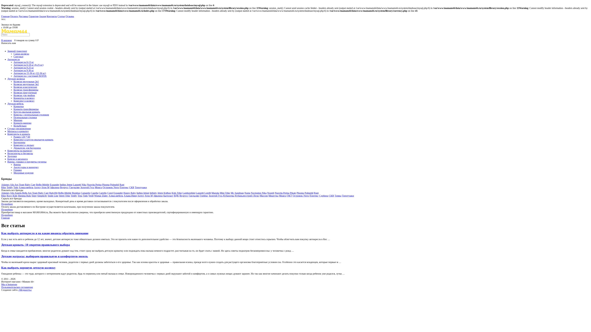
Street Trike (64, 195)
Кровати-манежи (22, 123)
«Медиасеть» (25, 290)
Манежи (18, 120)
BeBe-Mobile (42, 184)
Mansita (215, 193)
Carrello (103, 193)
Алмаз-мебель (26, 187)
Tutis (15, 187)
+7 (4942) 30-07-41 (16, 19)
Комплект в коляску (24, 101)
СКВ (131, 187)
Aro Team (19, 184)
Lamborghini (189, 193)
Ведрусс (64, 187)
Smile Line (53, 195)
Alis (12, 184)
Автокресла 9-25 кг (24, 67)
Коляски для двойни (24, 95)
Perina (98, 184)
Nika (84, 184)
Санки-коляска (21, 54)
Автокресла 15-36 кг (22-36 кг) (30, 73)
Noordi (270, 193)
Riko (3, 187)
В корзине (6, 40)
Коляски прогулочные (25, 92)
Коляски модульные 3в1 (26, 84)
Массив (264, 195)
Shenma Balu (24, 195)
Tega (80, 195)
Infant (146, 193)
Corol (110, 193)
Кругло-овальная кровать (27, 112)
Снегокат (18, 56)
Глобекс (204, 195)
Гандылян (74, 187)
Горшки (18, 170)
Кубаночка (228, 195)
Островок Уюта (111, 187)
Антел (37, 187)
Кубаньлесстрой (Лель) (247, 195)
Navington (256, 193)
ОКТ (289, 195)
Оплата (14, 16)
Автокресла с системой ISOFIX (30, 76)
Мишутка (273, 195)
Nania (247, 193)
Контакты (52, 16)
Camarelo (85, 193)
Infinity (153, 193)
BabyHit (53, 193)
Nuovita (91, 184)
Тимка (338, 195)
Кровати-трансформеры (26, 109)
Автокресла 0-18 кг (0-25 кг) (28, 65)
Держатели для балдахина (27, 148)
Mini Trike (225, 193)
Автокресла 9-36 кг (24, 70)
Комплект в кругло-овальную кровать (33, 139)
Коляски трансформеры (26, 90)
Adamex (5, 184)
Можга (98, 187)
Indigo (63, 184)
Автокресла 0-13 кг (24, 62)
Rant (122, 184)
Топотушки (141, 187)
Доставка (23, 16)
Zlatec (105, 195)
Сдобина (323, 195)
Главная (5, 16)
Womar (98, 195)
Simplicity (42, 195)
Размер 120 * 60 (22, 137)
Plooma (106, 184)
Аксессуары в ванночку (26, 167)
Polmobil (114, 184)
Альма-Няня (130, 195)
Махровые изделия (23, 173)
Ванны (17, 164)
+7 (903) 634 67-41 (10, 22)
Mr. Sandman (237, 193)
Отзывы (70, 16)
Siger (34, 195)
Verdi (91, 195)
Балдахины (19, 142)
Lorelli (207, 193)
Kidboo (167, 193)
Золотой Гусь (87, 187)
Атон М (45, 187)
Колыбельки (20, 125)
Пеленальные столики (25, 117)
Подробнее (7, 204)
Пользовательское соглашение (17, 287)
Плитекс (124, 187)
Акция (42, 16)
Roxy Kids (12, 195)
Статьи (61, 16)
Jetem (69, 184)
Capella (94, 193)
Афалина (54, 187)
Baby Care (30, 184)
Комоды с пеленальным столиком (31, 114)
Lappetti (77, 184)
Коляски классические (25, 87)
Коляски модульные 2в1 (26, 81)
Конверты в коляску (24, 98)
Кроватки (19, 106)
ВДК (176, 195)
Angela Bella (20, 193)
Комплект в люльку (24, 145)
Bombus (76, 193)
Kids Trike (177, 193)
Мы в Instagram (9, 284)
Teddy (10, 187)
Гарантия (33, 16)
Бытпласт (168, 195)
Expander (54, 184)
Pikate (293, 193)
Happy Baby (129, 193)
